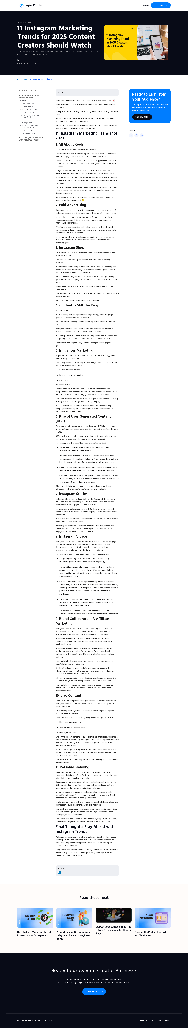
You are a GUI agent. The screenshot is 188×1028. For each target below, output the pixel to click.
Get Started (161, 5)
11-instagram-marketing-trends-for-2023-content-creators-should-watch (42, 79)
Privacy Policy (146, 1021)
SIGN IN (146, 5)
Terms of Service (163, 1021)
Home (19, 79)
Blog (25, 79)
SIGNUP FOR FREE (94, 991)
